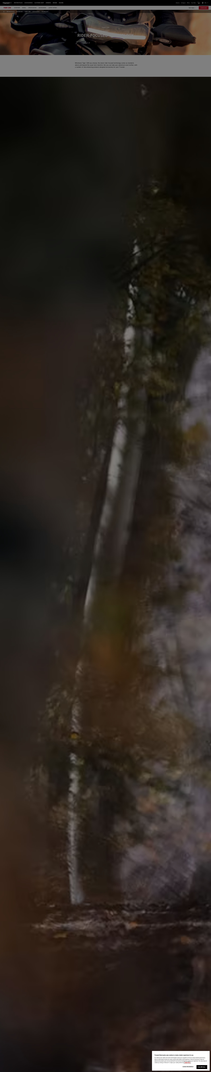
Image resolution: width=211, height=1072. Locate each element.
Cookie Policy (187, 1062)
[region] (181, 1061)
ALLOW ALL (201, 1067)
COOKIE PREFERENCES (188, 1066)
